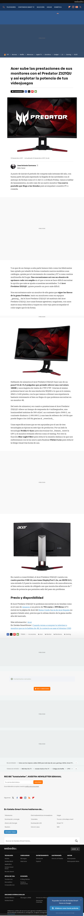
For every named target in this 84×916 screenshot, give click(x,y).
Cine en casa (35, 827)
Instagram (73, 7)
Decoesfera (8, 882)
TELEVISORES (11, 7)
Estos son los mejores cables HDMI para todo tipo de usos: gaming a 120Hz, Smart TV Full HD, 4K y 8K (46, 763)
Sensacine (39, 858)
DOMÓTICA (58, 7)
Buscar (76, 841)
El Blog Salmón (25, 879)
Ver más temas (10, 832)
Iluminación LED (36, 823)
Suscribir (38, 782)
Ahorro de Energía (11, 823)
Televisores (8, 815)
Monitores (58, 634)
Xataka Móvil (9, 861)
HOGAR (49, 7)
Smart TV (60, 823)
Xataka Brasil (9, 900)
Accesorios (32, 634)
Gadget (56, 54)
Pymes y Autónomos (24, 883)
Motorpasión (71, 858)
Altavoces (30, 54)
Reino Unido (44, 610)
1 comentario (18, 91)
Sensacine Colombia (39, 901)
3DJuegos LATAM (25, 898)
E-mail (35, 91)
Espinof (38, 861)
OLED (75, 54)
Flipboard (69, 7)
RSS (29, 797)
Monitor (49, 634)
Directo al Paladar (57, 858)
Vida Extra (23, 861)
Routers (7, 827)
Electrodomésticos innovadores (41, 815)
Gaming (68, 54)
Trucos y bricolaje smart (65, 819)
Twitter (80, 7)
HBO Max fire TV (27, 769)
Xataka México (9, 898)
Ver (43, 689)
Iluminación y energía (12, 819)
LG (62, 54)
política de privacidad (32, 786)
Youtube (76, 7)
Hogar (59, 815)
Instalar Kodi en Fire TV (42, 769)
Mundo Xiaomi (9, 871)
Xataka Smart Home (9, 868)
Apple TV (39, 54)
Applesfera (8, 864)
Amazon (26, 607)
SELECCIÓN (40, 7)
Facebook (26, 91)
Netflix (22, 54)
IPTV (69, 769)
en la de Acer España (60, 610)
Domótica (48, 54)
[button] (28, 165)
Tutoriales (34, 819)
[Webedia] (79, 1)
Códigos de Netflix (58, 769)
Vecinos (14, 54)
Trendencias (9, 879)
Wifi (58, 827)
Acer (30, 622)
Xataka (7, 858)
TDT (8, 54)
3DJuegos (23, 858)
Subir (74, 849)
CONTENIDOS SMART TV (26, 7)
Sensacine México (42, 898)
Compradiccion (10, 885)
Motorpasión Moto (73, 861)
